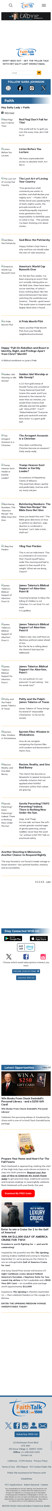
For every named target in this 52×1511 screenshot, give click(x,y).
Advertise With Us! (26, 978)
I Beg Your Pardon (30, 546)
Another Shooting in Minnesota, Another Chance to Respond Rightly (23, 853)
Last (48, 881)
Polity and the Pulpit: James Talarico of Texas (34, 700)
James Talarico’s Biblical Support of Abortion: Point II (34, 627)
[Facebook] (20, 87)
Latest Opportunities (19, 1067)
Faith (26, 107)
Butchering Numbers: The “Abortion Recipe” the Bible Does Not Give (35, 507)
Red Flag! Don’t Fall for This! (33, 121)
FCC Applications (13, 1484)
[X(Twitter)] (43, 87)
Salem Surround (31, 1484)
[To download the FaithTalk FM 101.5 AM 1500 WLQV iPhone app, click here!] (39, 938)
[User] (33, 1427)
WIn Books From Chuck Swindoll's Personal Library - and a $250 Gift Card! (22, 1101)
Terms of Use (8, 1466)
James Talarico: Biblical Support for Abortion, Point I (33, 669)
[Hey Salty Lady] (26, 16)
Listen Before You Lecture (30, 150)
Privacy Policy (41, 1460)
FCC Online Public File (40, 1466)
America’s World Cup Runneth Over (32, 268)
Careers (44, 1484)
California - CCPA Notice (20, 1460)
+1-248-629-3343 (30, 1452)
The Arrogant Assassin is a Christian (33, 437)
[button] (39, 73)
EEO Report (22, 1466)
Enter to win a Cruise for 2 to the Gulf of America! (24, 1231)
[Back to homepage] (27, 5)
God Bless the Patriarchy (34, 239)
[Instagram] (32, 87)
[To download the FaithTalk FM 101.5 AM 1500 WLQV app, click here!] (13, 938)
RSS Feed (9, 113)
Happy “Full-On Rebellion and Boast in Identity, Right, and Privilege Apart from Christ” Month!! (25, 351)
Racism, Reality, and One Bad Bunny (34, 766)
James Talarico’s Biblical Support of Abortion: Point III (34, 588)
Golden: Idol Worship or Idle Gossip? (33, 376)
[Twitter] (8, 957)
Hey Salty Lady (11, 107)
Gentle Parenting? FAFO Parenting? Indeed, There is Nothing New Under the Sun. (34, 808)
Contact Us (26, 1455)
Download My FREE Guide (18, 1193)
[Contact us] (42, 1426)
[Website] (8, 87)
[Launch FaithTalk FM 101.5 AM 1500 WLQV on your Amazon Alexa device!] (26, 947)
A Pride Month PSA (31, 321)
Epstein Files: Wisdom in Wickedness (34, 733)
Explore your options (24, 971)
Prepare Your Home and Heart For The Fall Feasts (25, 1160)
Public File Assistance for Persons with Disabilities (26, 1475)
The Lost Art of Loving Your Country (33, 180)
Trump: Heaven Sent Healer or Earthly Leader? (32, 468)
